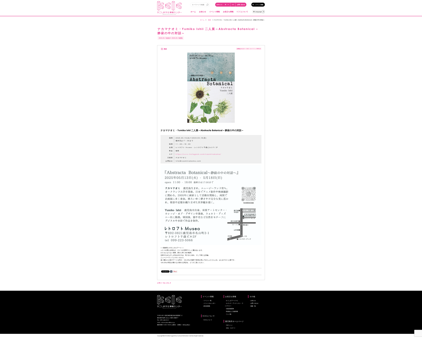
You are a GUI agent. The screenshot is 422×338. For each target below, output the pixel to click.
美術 (209, 20)
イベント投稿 (259, 4)
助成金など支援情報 (232, 311)
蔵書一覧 (253, 306)
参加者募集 (207, 306)
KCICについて (208, 320)
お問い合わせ (241, 4)
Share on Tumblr (171, 271)
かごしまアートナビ (232, 300)
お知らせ (202, 12)
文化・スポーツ (230, 328)
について (242, 11)
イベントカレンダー (209, 303)
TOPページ (229, 325)
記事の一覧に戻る (163, 283)
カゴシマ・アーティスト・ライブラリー (234, 304)
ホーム (193, 12)
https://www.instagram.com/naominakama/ (198, 154)
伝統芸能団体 (230, 309)
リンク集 (228, 314)
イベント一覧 (207, 300)
